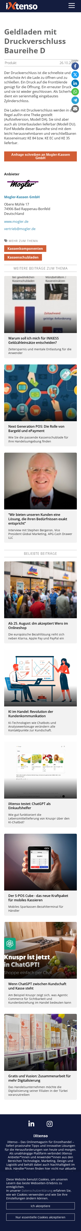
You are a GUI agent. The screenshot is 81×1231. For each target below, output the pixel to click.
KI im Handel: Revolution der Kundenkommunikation (30, 713)
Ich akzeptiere (40, 1206)
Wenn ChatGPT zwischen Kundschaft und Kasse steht (37, 986)
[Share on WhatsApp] (75, 91)
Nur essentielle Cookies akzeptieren (40, 1217)
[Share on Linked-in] (75, 83)
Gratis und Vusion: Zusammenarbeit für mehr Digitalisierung (39, 1078)
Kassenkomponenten (25, 248)
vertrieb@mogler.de (20, 229)
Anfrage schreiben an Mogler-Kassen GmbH (40, 156)
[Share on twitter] (75, 74)
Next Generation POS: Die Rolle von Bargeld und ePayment (36, 428)
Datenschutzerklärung (37, 1191)
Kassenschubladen (23, 257)
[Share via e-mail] (75, 109)
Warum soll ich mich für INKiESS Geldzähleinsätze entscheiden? (33, 340)
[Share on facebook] (75, 66)
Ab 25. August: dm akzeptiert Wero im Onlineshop (38, 625)
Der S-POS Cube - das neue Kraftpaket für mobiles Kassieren (38, 897)
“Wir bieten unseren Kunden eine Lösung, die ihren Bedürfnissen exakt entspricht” (37, 519)
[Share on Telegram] (75, 100)
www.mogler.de (16, 221)
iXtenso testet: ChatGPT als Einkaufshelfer (29, 805)
